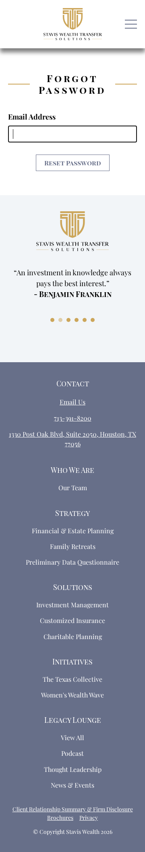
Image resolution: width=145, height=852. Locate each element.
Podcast (72, 753)
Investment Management (72, 605)
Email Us (72, 402)
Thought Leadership (73, 769)
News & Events (72, 785)
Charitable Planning (73, 636)
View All (72, 737)
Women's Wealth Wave (72, 695)
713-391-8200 (72, 418)
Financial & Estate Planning (73, 530)
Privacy (88, 817)
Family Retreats (72, 546)
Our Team (72, 487)
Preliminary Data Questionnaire (72, 562)
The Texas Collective (72, 679)
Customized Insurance (72, 620)
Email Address (32, 117)
